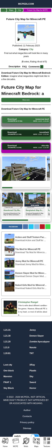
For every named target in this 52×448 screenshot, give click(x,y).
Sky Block (8, 388)
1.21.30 (7, 336)
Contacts (27, 416)
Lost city (7, 365)
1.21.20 (7, 342)
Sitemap (27, 428)
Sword (32, 382)
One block (8, 370)
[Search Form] (47, 4)
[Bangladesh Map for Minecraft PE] (34, 199)
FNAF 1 (7, 382)
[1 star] (6, 61)
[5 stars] (19, 61)
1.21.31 (7, 330)
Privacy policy (27, 422)
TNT (31, 353)
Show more (26, 100)
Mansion (7, 376)
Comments (35, 67)
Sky (31, 376)
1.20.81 (7, 353)
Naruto (32, 347)
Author (27, 410)
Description (14, 66)
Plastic (32, 370)
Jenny (32, 330)
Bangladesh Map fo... (34, 210)
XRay (32, 365)
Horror (32, 388)
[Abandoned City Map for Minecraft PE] (12, 199)
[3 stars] (13, 61)
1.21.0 (6, 347)
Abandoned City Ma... (12, 210)
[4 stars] (16, 61)
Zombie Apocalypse (39, 342)
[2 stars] (10, 61)
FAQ (24, 67)
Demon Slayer (36, 336)
